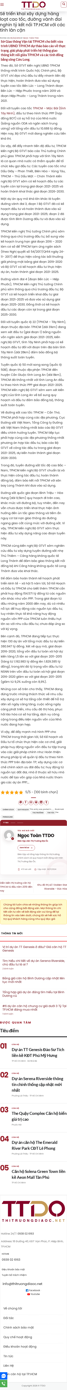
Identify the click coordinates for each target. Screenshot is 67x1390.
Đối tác (8, 1318)
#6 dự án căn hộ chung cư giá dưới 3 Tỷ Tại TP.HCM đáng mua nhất (34, 1008)
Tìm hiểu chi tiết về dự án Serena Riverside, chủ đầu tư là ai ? (33, 962)
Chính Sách (8, 810)
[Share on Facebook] (25, 802)
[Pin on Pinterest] (36, 802)
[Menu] (2, 4)
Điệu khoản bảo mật (13, 1269)
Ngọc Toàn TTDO (31, 38)
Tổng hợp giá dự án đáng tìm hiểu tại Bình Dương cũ (33, 994)
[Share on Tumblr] (46, 802)
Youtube (35, 1294)
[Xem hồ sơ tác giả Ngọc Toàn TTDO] (9, 835)
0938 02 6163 (26, 1233)
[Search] (64, 5)
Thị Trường (38, 813)
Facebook (34, 1290)
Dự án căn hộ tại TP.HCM (19, 1374)
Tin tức (50, 813)
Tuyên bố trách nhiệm (14, 1275)
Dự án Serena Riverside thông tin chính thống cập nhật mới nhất (37, 1084)
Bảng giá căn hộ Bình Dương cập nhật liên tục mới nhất (33, 980)
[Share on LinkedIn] (41, 802)
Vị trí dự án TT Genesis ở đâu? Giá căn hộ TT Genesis (34, 949)
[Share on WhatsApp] (20, 802)
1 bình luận (11, 1014)
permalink (8, 817)
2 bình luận (13, 969)
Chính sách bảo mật (18, 1327)
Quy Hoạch (23, 810)
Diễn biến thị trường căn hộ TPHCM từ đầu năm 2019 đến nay (16, 887)
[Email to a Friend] (31, 802)
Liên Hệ (8, 1365)
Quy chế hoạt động (17, 1337)
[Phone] (3, 1383)
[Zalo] (3, 1376)
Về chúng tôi (12, 1308)
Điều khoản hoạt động (19, 1346)
